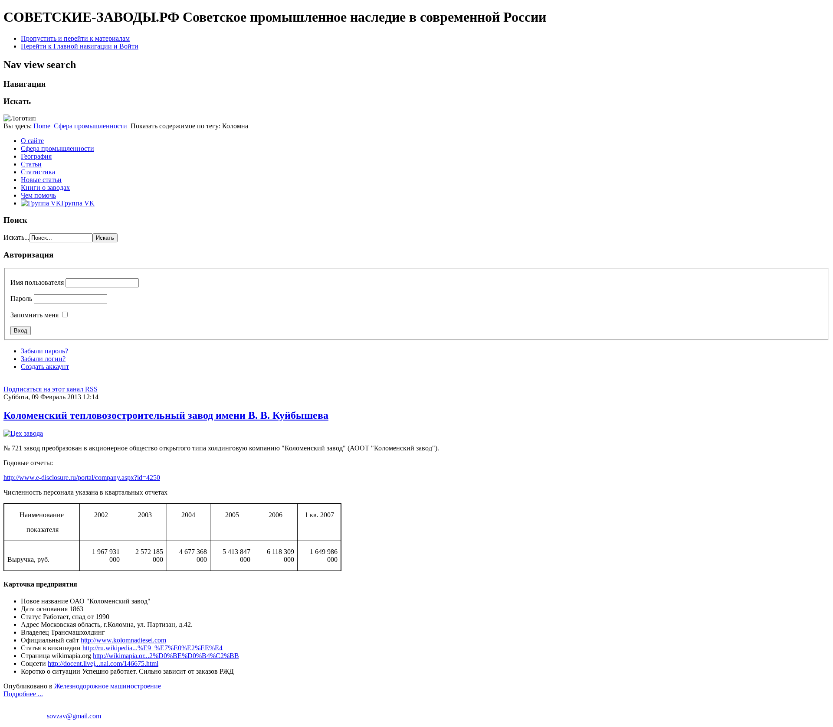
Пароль (21, 298)
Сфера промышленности (90, 126)
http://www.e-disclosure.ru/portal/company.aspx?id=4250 (81, 477)
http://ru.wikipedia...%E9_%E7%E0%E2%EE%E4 (152, 648)
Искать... (16, 237)
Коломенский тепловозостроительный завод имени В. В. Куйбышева (165, 415)
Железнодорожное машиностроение (107, 686)
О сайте (32, 140)
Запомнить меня (34, 315)
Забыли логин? (43, 358)
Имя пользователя (37, 282)
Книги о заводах (45, 187)
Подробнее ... (23, 694)
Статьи (31, 164)
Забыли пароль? (44, 351)
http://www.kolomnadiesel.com (123, 640)
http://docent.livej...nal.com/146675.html (103, 663)
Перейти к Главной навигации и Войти (79, 46)
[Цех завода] (23, 433)
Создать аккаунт (45, 366)
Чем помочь (38, 195)
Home (41, 126)
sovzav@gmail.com (74, 716)
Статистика (38, 172)
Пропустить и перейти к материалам (75, 38)
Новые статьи (41, 179)
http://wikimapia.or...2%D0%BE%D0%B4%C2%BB (166, 655)
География (36, 156)
